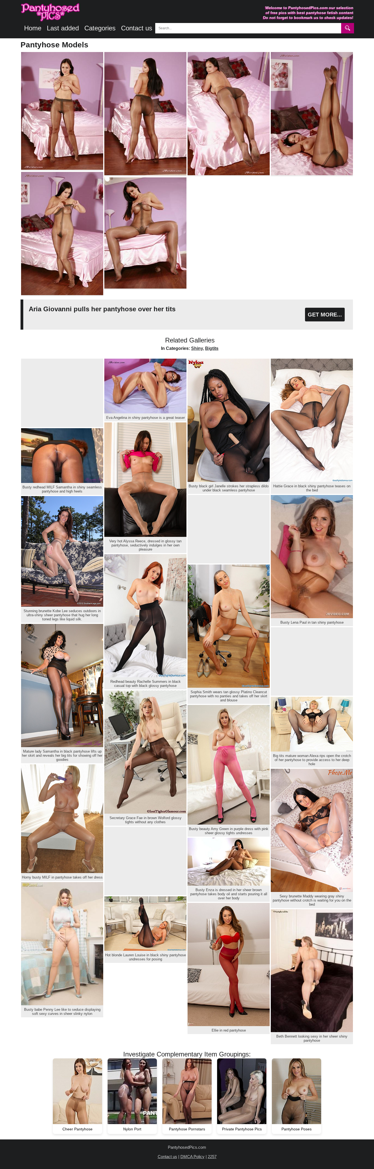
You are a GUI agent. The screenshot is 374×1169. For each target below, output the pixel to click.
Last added (63, 28)
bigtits (211, 348)
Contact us (136, 28)
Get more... (325, 315)
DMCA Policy (192, 1156)
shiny (197, 348)
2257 (212, 1156)
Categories (100, 28)
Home (32, 28)
